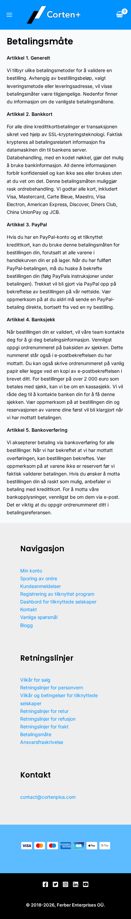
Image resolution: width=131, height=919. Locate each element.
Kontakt (28, 609)
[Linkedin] (76, 884)
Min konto (31, 570)
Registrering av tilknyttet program (57, 594)
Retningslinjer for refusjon (48, 719)
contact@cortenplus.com (48, 797)
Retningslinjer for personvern (51, 687)
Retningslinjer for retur (44, 711)
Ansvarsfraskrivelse (41, 742)
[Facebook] (45, 884)
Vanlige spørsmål (38, 617)
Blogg (26, 625)
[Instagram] (65, 884)
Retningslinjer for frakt (44, 726)
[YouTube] (86, 884)
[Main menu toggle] (9, 15)
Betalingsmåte (35, 734)
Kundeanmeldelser (40, 586)
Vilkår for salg (35, 680)
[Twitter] (55, 884)
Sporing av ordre (38, 578)
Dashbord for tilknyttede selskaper (58, 601)
